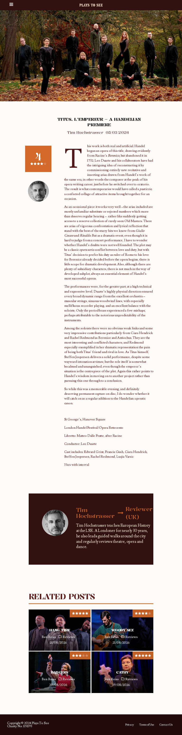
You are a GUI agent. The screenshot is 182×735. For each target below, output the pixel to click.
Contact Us (166, 724)
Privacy (129, 724)
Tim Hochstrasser (85, 132)
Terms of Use (146, 724)
